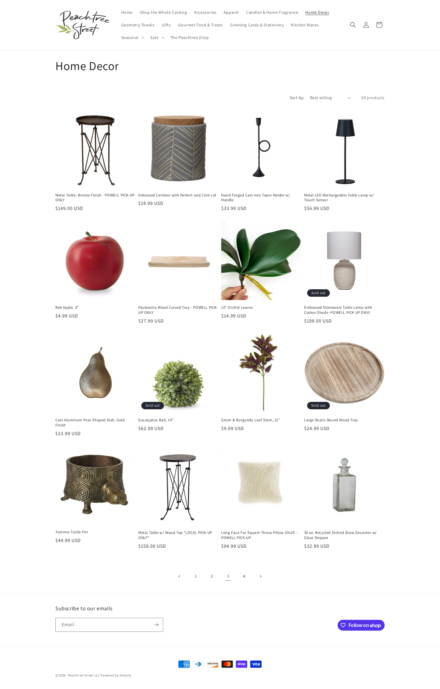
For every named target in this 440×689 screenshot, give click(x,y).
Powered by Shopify (116, 675)
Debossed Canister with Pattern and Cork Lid (177, 195)
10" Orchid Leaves (237, 307)
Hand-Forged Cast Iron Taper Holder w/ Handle (255, 198)
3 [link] (228, 576)
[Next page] (260, 576)
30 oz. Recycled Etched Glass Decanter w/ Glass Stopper (340, 535)
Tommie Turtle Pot (71, 532)
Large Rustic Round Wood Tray (331, 420)
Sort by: (297, 97)
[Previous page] (179, 576)
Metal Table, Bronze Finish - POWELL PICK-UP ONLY (95, 198)
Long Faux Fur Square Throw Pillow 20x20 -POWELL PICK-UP (259, 535)
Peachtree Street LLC (84, 675)
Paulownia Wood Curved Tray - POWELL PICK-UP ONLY (178, 310)
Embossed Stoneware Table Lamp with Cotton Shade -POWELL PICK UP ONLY (338, 310)
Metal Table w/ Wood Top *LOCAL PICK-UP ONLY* (175, 535)
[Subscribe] (156, 625)
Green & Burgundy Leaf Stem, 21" (250, 420)
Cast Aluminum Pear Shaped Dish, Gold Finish (90, 423)
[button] (132, 37)
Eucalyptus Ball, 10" (156, 420)
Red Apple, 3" (67, 307)
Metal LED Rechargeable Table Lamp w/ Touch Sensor (339, 198)
